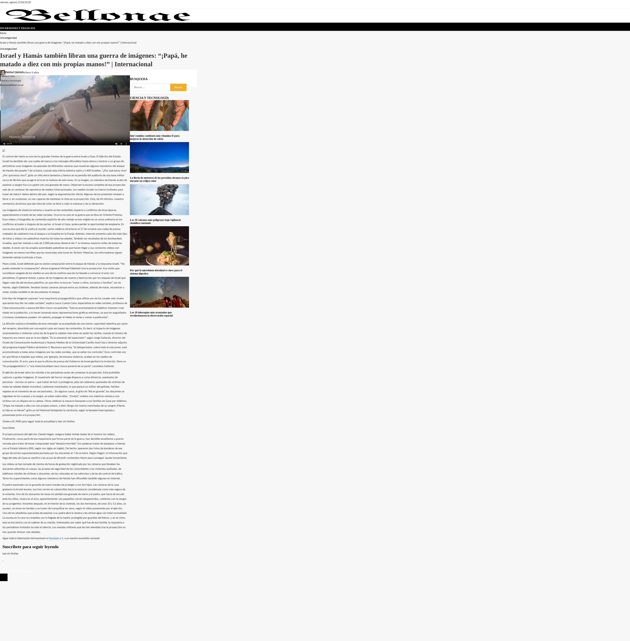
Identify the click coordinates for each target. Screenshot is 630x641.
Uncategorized (8, 49)
